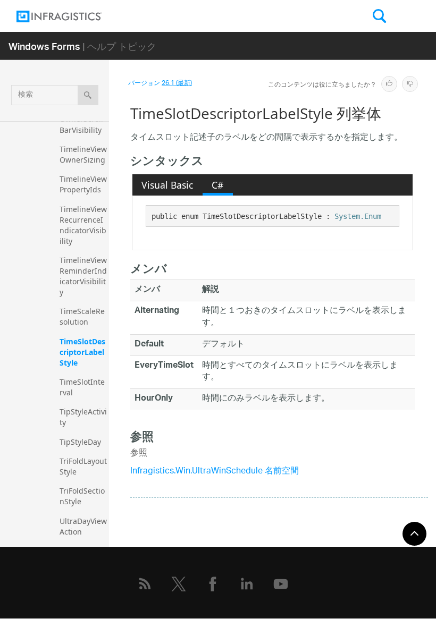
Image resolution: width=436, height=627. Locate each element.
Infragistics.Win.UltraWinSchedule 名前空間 (214, 471)
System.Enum (357, 216)
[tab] (167, 185)
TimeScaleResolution (82, 316)
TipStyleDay (80, 442)
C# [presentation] (217, 185)
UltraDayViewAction (83, 526)
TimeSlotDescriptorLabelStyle (82, 352)
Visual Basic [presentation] (167, 185)
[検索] (88, 95)
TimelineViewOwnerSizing (83, 154)
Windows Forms (44, 46)
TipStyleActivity (83, 416)
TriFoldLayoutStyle (83, 466)
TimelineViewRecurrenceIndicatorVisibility (83, 225)
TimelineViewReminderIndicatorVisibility (83, 276)
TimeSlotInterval (82, 387)
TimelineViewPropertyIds (83, 184)
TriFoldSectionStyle (82, 496)
